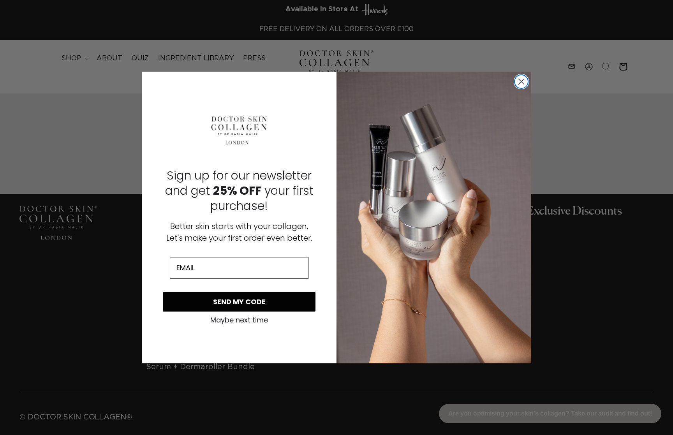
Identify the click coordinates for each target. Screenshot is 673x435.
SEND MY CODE (239, 301)
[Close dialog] (521, 81)
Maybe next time (239, 320)
